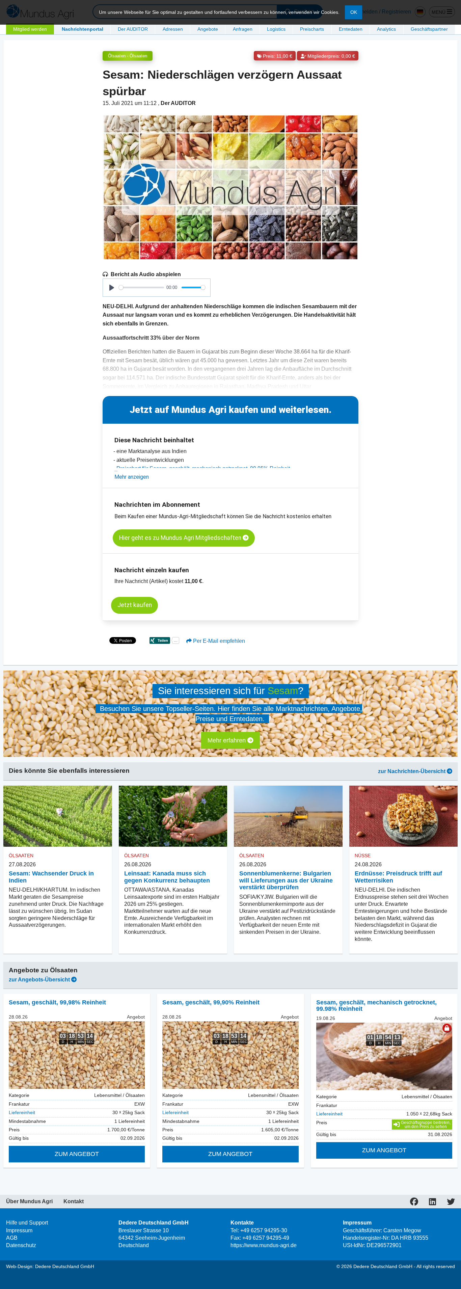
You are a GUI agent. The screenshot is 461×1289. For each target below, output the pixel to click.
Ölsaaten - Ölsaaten (127, 55)
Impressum (19, 1230)
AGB (12, 1238)
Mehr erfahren (227, 740)
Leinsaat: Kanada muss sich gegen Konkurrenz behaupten (167, 877)
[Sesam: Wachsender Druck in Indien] (57, 816)
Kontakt (73, 1201)
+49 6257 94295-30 (263, 1230)
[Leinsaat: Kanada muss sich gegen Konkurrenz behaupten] (173, 816)
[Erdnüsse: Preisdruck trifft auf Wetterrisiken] (403, 816)
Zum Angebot (77, 1154)
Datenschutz (21, 1245)
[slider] (141, 287)
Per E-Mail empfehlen (218, 641)
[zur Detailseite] (77, 1055)
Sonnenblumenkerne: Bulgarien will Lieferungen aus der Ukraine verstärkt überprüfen (286, 880)
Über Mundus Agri (29, 1201)
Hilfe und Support (27, 1223)
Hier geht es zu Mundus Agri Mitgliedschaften (181, 537)
